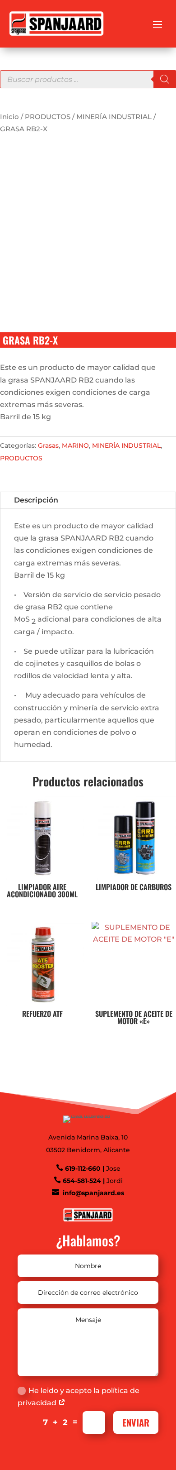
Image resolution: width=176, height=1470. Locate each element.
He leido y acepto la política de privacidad (78, 1396)
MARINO (75, 445)
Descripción (36, 500)
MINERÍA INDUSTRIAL (114, 117)
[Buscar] (164, 79)
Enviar (135, 1422)
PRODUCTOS (47, 117)
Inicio (9, 117)
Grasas (48, 445)
